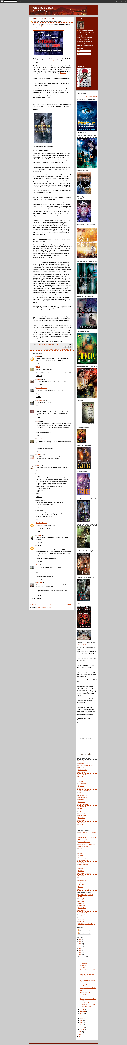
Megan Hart (81, 811)
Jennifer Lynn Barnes (84, 790)
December (83, 957)
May (81, 1020)
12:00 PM (39, 376)
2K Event (50, 349)
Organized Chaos (43, 7)
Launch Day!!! (83, 965)
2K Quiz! (82, 996)
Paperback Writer (83, 820)
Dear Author (81, 848)
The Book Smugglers (84, 842)
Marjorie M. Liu (82, 806)
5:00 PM (38, 451)
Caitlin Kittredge (82, 770)
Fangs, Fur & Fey (83, 763)
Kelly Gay (81, 799)
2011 (80, 950)
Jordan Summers (82, 795)
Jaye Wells (81, 786)
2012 (80, 948)
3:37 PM (38, 418)
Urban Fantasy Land (83, 889)
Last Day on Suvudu (85, 961)
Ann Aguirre (81, 767)
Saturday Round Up (85, 992)
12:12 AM (39, 497)
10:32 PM (39, 542)
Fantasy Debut (82, 851)
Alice (81, 990)
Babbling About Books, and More (87, 837)
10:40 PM (39, 561)
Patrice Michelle (82, 822)
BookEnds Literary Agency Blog (86, 844)
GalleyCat (81, 853)
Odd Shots (81, 871)
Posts (80, 51)
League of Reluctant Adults (85, 765)
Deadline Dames (82, 761)
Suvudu (80, 882)
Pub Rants (81, 875)
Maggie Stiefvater (83, 804)
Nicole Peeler (81, 818)
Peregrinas (81, 903)
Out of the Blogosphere (84, 873)
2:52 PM (38, 519)
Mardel (38, 409)
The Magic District (83, 860)
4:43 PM (38, 595)
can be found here (54, 60)
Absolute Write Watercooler (85, 835)
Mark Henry (81, 809)
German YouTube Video (86, 978)
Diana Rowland (82, 774)
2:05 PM (38, 397)
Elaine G (38, 465)
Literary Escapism (83, 858)
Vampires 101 (83, 994)
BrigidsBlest (40, 438)
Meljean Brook (82, 815)
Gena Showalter (82, 777)
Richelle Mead (82, 827)
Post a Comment (36, 598)
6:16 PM (38, 470)
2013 (80, 946)
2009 (80, 955)
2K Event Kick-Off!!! (85, 1006)
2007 (80, 1034)
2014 (80, 944)
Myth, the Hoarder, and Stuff (87, 969)
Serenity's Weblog (83, 912)
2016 (80, 939)
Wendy (38, 367)
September (83, 1011)
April (81, 1022)
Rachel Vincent (82, 824)
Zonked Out (81, 905)
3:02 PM (38, 532)
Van (37, 565)
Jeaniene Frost (82, 788)
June (81, 1018)
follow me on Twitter (91, 96)
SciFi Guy (81, 877)
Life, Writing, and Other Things (86, 924)
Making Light (81, 862)
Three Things (83, 963)
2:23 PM (38, 405)
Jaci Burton (81, 781)
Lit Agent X (81, 855)
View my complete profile (85, 45)
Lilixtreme (39, 454)
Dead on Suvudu (84, 972)
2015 (80, 941)
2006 (80, 1036)
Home (51, 604)
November (83, 959)
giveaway (56, 349)
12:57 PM (39, 384)
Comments (82, 54)
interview (62, 349)
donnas (38, 379)
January (82, 1029)
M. (37, 545)
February (82, 1027)
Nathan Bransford (83, 864)
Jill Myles (80, 792)
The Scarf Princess (41, 523)
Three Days (68, 349)
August (82, 1014)
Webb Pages (81, 921)
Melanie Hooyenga (41, 388)
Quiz (42, 26)
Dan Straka (81, 901)
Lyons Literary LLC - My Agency (87, 832)
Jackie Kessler (82, 783)
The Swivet (81, 884)
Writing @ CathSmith (84, 915)
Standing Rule (82, 899)
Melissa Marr (81, 813)
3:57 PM (38, 435)
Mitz (37, 421)
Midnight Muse (82, 919)
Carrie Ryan (81, 772)
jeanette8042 (40, 400)
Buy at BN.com (82, 644)
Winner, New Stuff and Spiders (88, 988)
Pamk (38, 356)
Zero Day (82, 967)
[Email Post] (70, 344)
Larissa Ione (81, 802)
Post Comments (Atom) (44, 607)
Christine (39, 582)
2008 (80, 1032)
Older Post (70, 604)
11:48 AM (38, 363)
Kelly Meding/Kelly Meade (86, 30)
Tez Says (80, 887)
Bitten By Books (82, 839)
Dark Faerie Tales (83, 846)
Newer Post (33, 604)
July (81, 1016)
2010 (80, 952)
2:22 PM (38, 507)
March (82, 1025)
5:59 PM (38, 462)
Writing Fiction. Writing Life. (85, 917)
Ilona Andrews (82, 779)
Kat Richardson (82, 797)
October (82, 1009)
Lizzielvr (38, 535)
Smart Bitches (82, 880)
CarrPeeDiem (81, 910)
